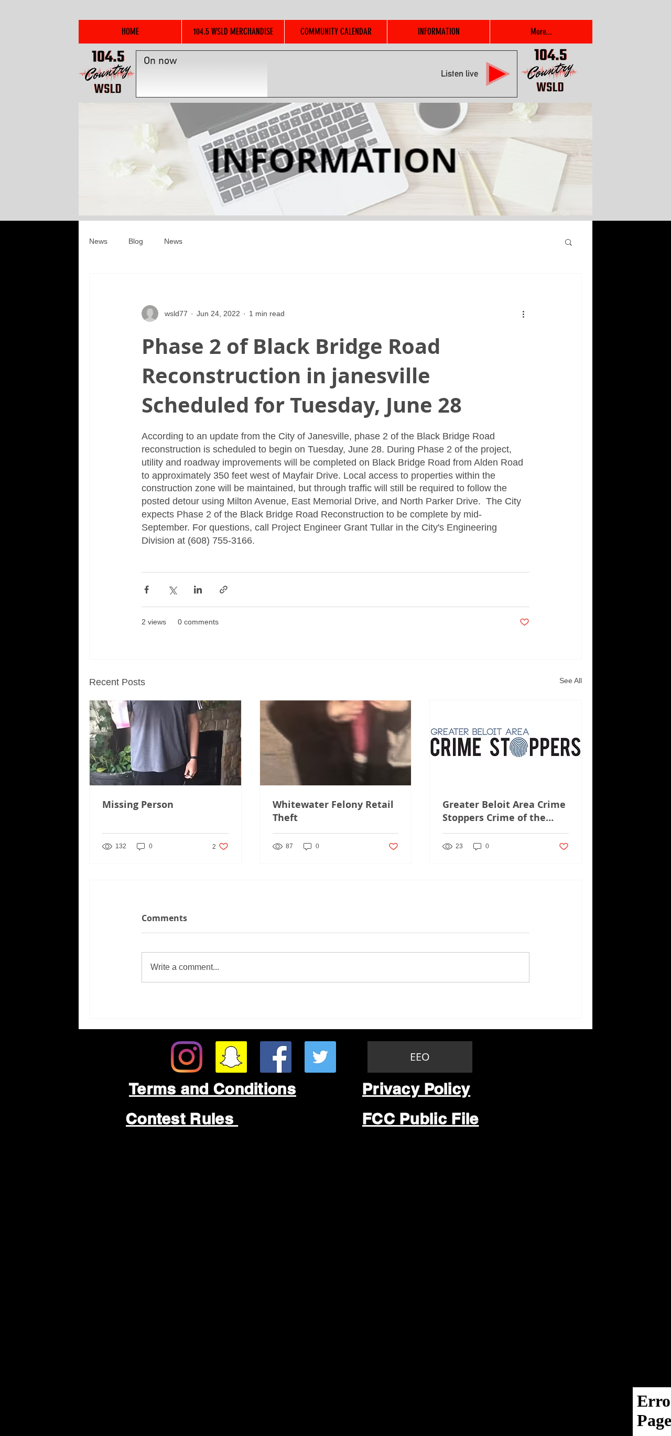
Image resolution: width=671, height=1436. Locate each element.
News (98, 241)
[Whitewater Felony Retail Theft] (336, 742)
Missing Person (138, 804)
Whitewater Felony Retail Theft (333, 811)
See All (570, 680)
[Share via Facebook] (146, 590)
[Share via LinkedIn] (198, 590)
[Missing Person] (165, 742)
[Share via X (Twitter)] (172, 590)
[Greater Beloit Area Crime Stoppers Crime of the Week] (505, 742)
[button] (568, 241)
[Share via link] (224, 590)
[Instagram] (186, 1057)
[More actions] (523, 313)
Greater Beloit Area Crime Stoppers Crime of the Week (504, 811)
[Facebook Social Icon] (275, 1057)
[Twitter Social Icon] (320, 1057)
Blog (135, 241)
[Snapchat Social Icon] (231, 1057)
